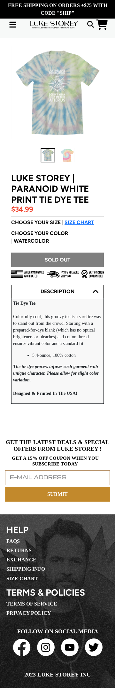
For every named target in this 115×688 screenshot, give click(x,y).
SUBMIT (57, 494)
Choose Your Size (52, 222)
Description (57, 291)
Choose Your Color (39, 237)
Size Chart (79, 222)
